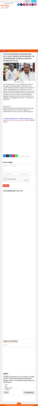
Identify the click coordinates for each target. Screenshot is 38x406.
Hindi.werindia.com (26, 118)
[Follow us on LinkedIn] (27, 4)
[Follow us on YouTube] (30, 4)
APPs (33, 1)
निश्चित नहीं (7, 389)
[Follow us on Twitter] (21, 4)
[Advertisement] (19, 30)
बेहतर (6, 385)
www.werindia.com (11, 118)
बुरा (6, 386)
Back (4, 51)
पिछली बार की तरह (9, 388)
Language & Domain (27, 1)
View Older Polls (29, 392)
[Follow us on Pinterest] (24, 4)
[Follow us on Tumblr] (32, 4)
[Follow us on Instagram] (35, 4)
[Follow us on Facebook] (18, 4)
